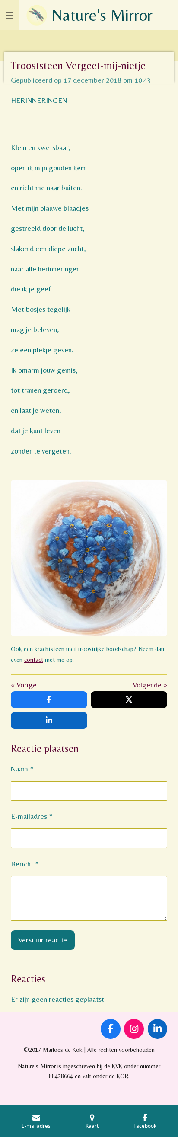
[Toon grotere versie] (89, 558)
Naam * (22, 768)
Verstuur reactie (42, 940)
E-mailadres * (32, 816)
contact (33, 659)
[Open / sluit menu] (9, 15)
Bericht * (25, 863)
